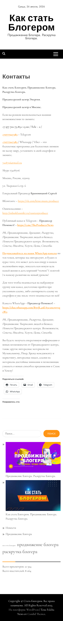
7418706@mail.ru (12, 162)
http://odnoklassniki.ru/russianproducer (25, 213)
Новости (11, 527)
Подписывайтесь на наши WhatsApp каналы (29, 253)
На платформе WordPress (24, 609)
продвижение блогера (37, 544)
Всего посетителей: (13, 571)
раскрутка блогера (19, 551)
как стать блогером (9, 545)
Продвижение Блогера (19, 534)
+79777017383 (9, 142)
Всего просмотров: (13, 566)
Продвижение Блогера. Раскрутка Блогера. (31, 476)
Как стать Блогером (31, 22)
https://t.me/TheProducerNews (35, 225)
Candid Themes (36, 614)
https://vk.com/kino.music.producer (38, 201)
